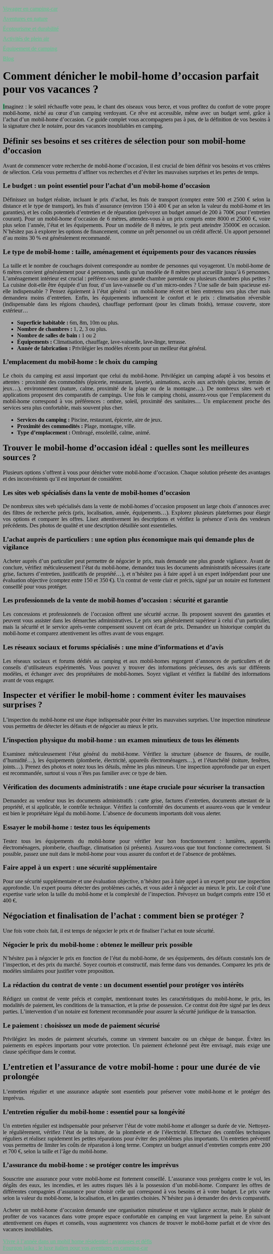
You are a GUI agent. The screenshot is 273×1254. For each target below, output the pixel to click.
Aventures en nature (25, 19)
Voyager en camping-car (30, 9)
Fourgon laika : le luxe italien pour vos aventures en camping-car (75, 1248)
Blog (8, 59)
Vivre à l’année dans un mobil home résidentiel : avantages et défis (77, 1241)
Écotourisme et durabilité (31, 29)
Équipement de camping (30, 49)
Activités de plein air (26, 39)
